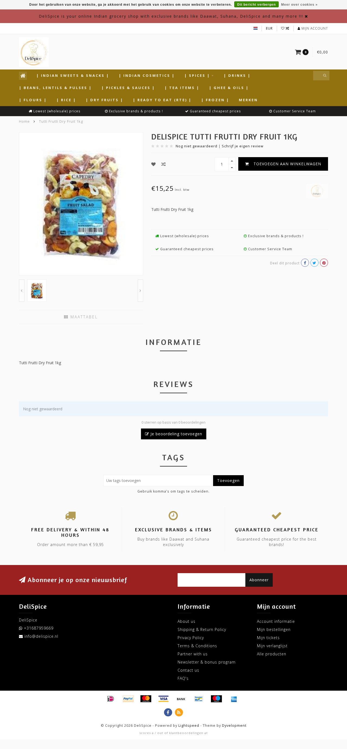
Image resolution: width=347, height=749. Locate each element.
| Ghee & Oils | (229, 87)
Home (24, 121)
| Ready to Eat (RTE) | (162, 99)
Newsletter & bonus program (207, 662)
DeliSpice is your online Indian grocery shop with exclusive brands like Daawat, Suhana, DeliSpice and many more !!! (171, 16)
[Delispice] (317, 190)
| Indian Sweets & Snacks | (72, 75)
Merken (248, 99)
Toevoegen (228, 480)
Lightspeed (188, 725)
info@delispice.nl (41, 636)
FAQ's (183, 678)
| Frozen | (215, 99)
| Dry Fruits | (104, 99)
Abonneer (259, 579)
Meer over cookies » (299, 5)
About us (186, 621)
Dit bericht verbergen (256, 5)
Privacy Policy (191, 637)
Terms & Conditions (197, 645)
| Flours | (33, 99)
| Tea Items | (182, 87)
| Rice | (66, 99)
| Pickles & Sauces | (128, 87)
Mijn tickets (268, 637)
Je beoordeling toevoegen (175, 433)
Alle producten (271, 653)
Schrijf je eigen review (243, 146)
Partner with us (193, 653)
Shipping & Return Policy (202, 629)
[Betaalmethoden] (110, 699)
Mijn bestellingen (274, 629)
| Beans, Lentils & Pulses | (55, 87)
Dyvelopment (234, 725)
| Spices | (197, 75)
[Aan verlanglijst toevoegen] (153, 164)
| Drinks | (237, 75)
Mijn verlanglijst (272, 645)
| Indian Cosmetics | (147, 75)
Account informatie (276, 621)
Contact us (188, 670)
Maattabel (83, 316)
